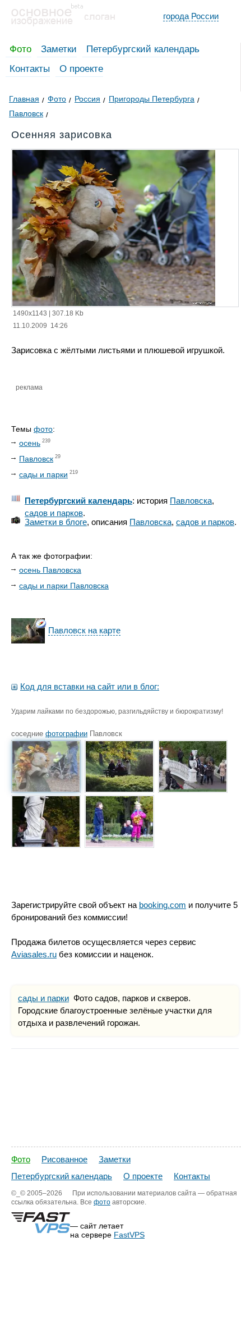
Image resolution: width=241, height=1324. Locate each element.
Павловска (191, 500)
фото (43, 428)
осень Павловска (50, 569)
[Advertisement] (120, 1203)
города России (191, 16)
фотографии (66, 733)
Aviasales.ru (34, 954)
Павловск (36, 458)
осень (29, 443)
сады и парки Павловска (64, 585)
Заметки (59, 49)
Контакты (30, 68)
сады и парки (43, 474)
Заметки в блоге (56, 522)
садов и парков (54, 513)
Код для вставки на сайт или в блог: (89, 686)
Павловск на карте (84, 630)
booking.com (162, 905)
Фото (20, 49)
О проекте (81, 68)
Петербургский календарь (143, 49)
